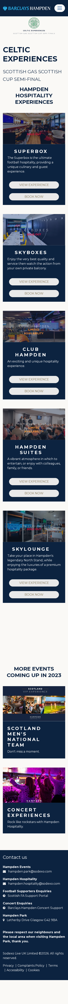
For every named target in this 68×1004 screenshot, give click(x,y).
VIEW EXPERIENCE (34, 185)
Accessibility (15, 970)
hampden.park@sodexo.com (30, 871)
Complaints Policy (31, 965)
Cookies (33, 970)
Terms (53, 965)
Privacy (8, 965)
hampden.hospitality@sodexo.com (34, 883)
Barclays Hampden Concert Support (35, 908)
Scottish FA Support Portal (28, 896)
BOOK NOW (34, 196)
